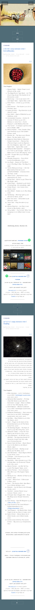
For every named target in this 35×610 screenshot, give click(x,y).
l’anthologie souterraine (22, 395)
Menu (30, 3)
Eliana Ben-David (9, 54)
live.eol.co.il (12, 290)
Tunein (13, 296)
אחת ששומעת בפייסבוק (19, 276)
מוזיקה (7, 56)
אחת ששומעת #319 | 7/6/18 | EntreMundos (14, 50)
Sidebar (5, 3)
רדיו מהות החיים (17, 284)
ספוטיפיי (20, 240)
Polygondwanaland (13, 508)
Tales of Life (12, 502)
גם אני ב (25, 240)
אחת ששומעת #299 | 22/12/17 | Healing (15, 323)
